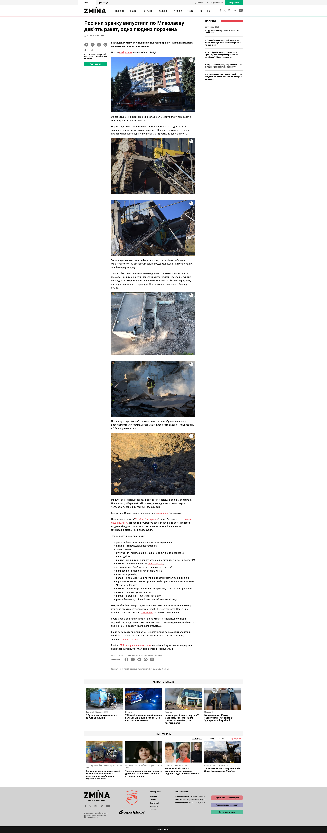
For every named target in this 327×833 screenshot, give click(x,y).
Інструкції (147, 11)
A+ (86, 50)
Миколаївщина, (147, 655)
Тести (190, 11)
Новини (119, 11)
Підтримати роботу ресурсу (227, 798)
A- (92, 50)
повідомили (125, 52)
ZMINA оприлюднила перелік (136, 645)
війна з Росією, (125, 655)
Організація (103, 2)
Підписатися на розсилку (227, 805)
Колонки (163, 11)
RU (200, 11)
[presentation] (89, 751)
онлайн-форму (130, 639)
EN (208, 11)
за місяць (211, 738)
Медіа (87, 2)
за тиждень (197, 738)
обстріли (158, 655)
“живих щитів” (155, 563)
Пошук (200, 3)
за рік (221, 738)
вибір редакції (235, 738)
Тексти (133, 11)
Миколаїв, (136, 655)
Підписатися (216, 2)
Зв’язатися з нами (227, 812)
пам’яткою (147, 612)
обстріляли (162, 512)
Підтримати (234, 2)
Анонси (178, 11)
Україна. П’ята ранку (146, 519)
